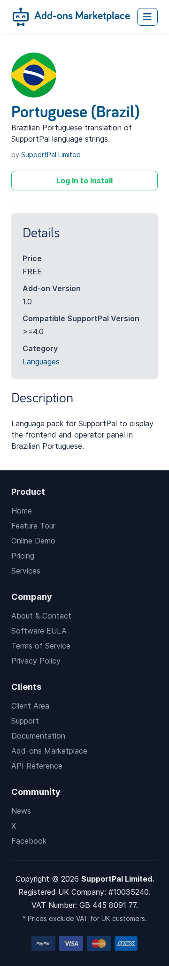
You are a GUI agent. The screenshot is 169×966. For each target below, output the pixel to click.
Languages (41, 361)
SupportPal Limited (51, 154)
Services (25, 570)
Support (25, 720)
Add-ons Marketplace (81, 16)
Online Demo (33, 540)
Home (21, 510)
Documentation (38, 735)
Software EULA (39, 630)
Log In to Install (84, 180)
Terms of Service (40, 645)
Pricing (22, 555)
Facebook (28, 840)
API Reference (36, 765)
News (21, 810)
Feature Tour (33, 525)
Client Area (30, 705)
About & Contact (41, 615)
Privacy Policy (36, 660)
